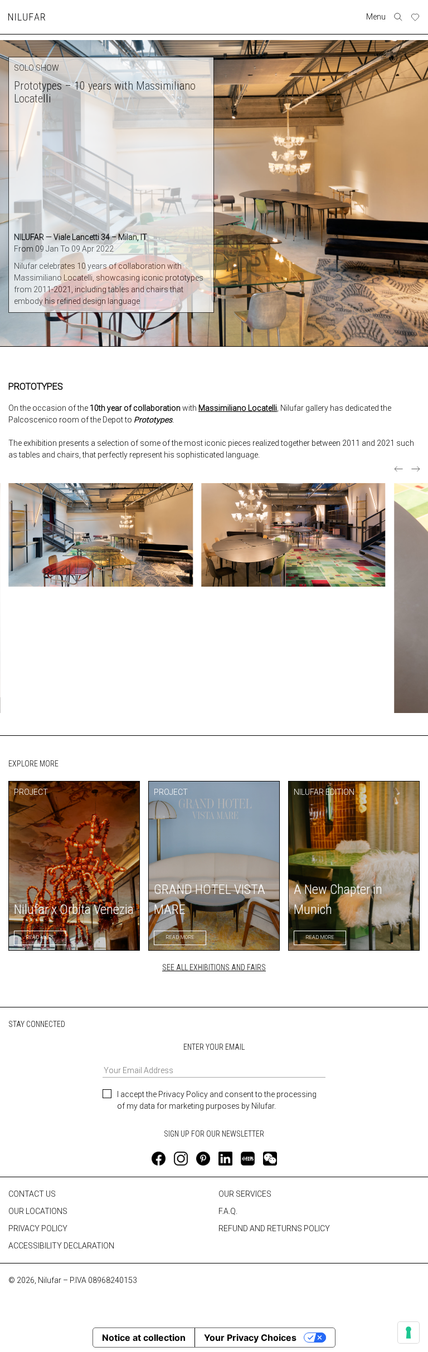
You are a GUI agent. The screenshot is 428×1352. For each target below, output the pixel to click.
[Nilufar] (26, 17)
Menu (376, 16)
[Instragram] (181, 1159)
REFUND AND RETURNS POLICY (274, 1228)
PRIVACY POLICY (37, 1228)
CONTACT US (32, 1193)
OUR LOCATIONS (37, 1211)
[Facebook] (159, 1159)
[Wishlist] (415, 17)
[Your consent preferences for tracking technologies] (408, 1332)
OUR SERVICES (244, 1193)
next (415, 468)
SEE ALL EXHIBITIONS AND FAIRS (214, 967)
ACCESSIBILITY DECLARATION (61, 1245)
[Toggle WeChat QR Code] (270, 1159)
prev (399, 468)
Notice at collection (144, 1337)
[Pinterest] (203, 1159)
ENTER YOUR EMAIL (214, 1047)
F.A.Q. (227, 1211)
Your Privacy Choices (250, 1337)
